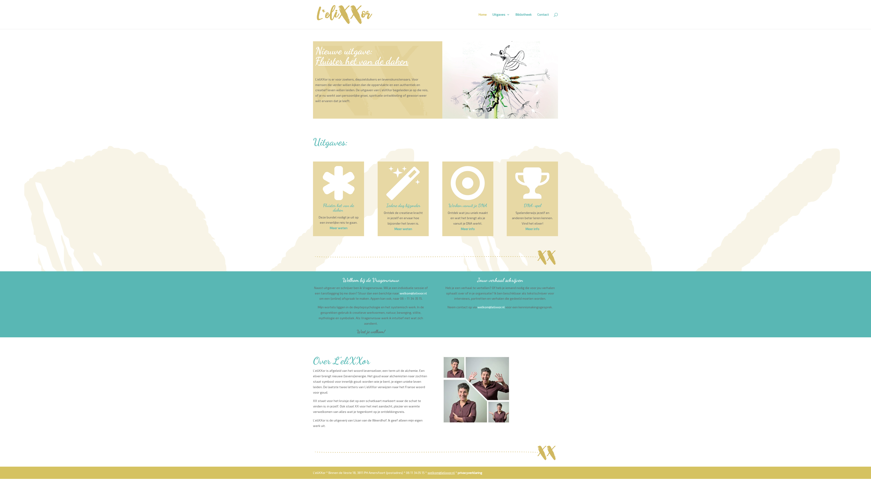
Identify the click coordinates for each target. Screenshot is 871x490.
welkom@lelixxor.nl (413, 293)
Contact (543, 14)
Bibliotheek (524, 14)
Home (483, 14)
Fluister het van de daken (361, 61)
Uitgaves (498, 14)
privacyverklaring (470, 473)
